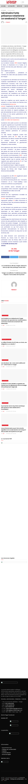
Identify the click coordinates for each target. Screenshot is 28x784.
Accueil (3, 6)
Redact (8, 22)
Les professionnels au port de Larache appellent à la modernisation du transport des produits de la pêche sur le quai (13, 429)
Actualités (11, 6)
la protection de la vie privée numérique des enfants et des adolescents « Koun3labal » (13, 407)
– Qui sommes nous (6, 747)
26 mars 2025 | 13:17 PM (10, 325)
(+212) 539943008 (9, 703)
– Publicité (3, 751)
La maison (3, 10)
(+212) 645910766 (9, 705)
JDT (3, 325)
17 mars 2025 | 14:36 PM (10, 346)
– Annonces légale (6, 754)
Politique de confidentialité (17, 779)
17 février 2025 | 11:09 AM (11, 366)
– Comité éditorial (6, 752)
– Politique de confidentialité (8, 749)
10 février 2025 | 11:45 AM (11, 433)
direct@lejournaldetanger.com (14, 710)
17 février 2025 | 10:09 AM (11, 389)
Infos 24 (19, 6)
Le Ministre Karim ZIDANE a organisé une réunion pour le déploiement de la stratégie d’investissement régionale (14, 385)
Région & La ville (6, 339)
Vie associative (11, 10)
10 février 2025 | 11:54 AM (11, 411)
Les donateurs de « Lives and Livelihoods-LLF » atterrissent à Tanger (13, 364)
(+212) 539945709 (9, 707)
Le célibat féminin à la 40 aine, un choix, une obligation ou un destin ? (14, 343)
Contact (7, 779)
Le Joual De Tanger (14, 250)
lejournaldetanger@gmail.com (14, 708)
